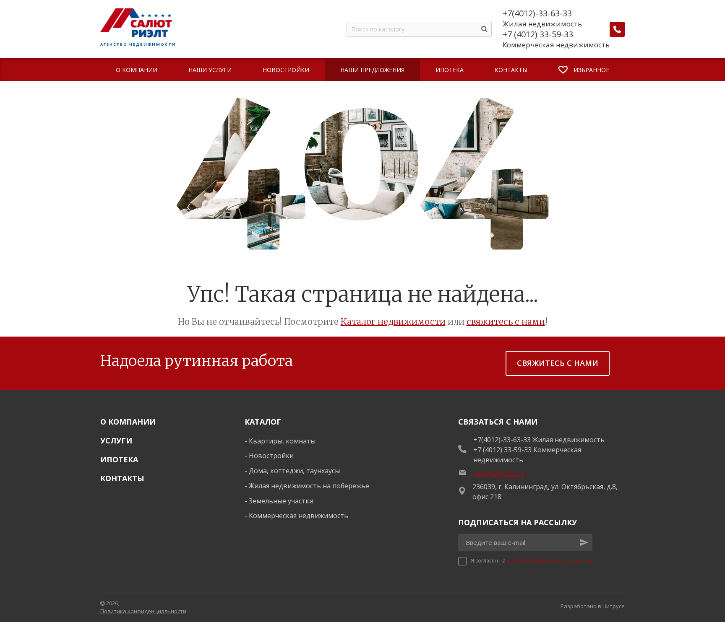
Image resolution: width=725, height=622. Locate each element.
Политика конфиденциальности (143, 611)
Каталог (263, 422)
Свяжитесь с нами (557, 363)
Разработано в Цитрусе (593, 606)
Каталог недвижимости (393, 321)
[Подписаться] (584, 542)
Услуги (116, 440)
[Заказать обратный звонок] (617, 29)
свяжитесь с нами (506, 321)
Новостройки (271, 455)
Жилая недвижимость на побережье (309, 485)
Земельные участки (281, 500)
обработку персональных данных (549, 560)
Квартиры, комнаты (282, 441)
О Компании (128, 422)
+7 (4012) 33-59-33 (538, 34)
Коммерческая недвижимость (298, 515)
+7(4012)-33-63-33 (537, 13)
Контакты (122, 478)
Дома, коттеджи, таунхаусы (294, 470)
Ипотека (119, 459)
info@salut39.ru (498, 473)
